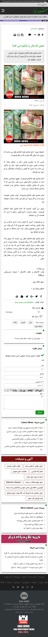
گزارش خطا (36, 308)
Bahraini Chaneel (13, 482)
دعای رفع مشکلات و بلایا (34, 482)
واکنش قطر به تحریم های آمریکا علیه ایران (28, 513)
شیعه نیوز (38, 326)
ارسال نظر (35, 316)
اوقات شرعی (43, 582)
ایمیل (42, 373)
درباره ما (42, 577)
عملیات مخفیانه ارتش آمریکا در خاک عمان (28, 442)
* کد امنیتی (40, 382)
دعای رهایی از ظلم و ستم (34, 466)
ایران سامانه (19, 612)
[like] (24, 312)
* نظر (42, 394)
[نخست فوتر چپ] (24, 624)
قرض (23, 322)
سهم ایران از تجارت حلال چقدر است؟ (27, 338)
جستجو (17, 582)
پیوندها (17, 577)
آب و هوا (9, 577)
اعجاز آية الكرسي (37, 471)
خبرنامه (9, 582)
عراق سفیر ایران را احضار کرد (33, 528)
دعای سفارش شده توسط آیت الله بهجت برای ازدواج (25, 493)
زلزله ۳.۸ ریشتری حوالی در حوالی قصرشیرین (27, 439)
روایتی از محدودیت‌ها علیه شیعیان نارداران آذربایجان (24, 559)
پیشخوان (41, 28)
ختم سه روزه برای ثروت (34, 477)
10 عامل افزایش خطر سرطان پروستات (30, 520)
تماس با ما (32, 577)
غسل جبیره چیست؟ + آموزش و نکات (27, 567)
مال (30, 322)
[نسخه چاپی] (15, 35)
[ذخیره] (22, 35)
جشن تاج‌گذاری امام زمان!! (33, 524)
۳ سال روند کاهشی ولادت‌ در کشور (28, 563)
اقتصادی (33, 28)
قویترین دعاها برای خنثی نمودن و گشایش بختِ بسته (24, 487)
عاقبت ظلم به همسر (13, 466)
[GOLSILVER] (24, 539)
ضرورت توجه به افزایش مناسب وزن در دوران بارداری (25, 431)
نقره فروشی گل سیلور (35, 498)
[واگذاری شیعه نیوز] (24, 20)
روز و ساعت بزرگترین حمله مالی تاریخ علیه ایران (23, 553)
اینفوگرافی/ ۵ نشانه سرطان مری (32, 517)
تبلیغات (34, 582)
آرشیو (24, 577)
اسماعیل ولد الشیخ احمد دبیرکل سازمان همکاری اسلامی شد (24, 448)
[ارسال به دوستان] (18, 35)
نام (43, 365)
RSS (2, 582)
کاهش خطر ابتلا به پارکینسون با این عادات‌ (28, 435)
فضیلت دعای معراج (19, 471)
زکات (15, 322)
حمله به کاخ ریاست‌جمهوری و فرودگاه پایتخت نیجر (25, 427)
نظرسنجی (25, 582)
